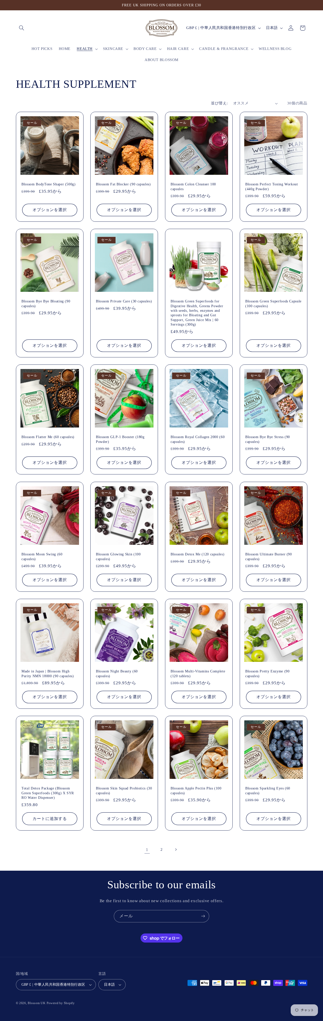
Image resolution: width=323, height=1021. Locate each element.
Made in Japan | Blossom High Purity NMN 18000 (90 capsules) (47, 673)
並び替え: (219, 103)
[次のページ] (176, 849)
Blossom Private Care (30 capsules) (124, 301)
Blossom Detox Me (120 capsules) (197, 554)
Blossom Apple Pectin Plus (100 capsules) (196, 790)
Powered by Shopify (61, 1003)
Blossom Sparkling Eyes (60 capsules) (267, 790)
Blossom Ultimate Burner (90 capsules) (268, 556)
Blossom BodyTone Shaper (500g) (48, 184)
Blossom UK (36, 1003)
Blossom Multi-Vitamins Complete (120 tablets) (198, 673)
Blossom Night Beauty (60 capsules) (117, 673)
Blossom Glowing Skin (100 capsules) (118, 556)
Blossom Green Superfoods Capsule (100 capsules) (273, 303)
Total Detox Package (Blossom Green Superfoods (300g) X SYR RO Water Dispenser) (47, 793)
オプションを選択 (49, 210)
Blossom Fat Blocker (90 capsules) (123, 184)
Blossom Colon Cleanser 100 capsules (193, 186)
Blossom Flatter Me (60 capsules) (47, 437)
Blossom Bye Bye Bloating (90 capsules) (45, 303)
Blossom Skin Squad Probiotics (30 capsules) (124, 790)
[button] (22, 28)
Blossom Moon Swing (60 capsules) (42, 556)
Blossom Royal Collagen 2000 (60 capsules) (198, 439)
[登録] (203, 916)
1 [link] (147, 849)
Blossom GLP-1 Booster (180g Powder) (120, 439)
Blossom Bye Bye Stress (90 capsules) (267, 439)
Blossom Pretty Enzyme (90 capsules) (267, 673)
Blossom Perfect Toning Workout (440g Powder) (271, 186)
